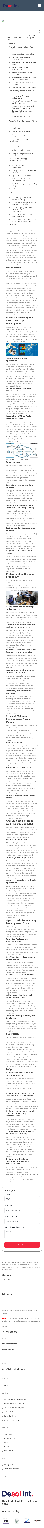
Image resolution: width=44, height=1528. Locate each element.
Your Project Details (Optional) (14, 1227)
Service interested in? (11, 1216)
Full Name (7, 1195)
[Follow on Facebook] (4, 1300)
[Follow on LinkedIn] (8, 1482)
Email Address (9, 1205)
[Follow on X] (8, 1300)
